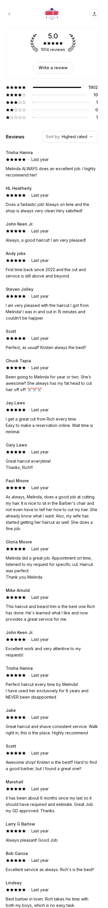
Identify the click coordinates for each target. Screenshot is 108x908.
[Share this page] (94, 13)
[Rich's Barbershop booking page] (9, 13)
